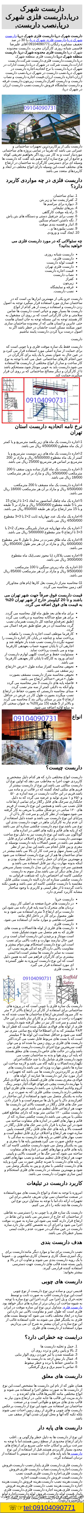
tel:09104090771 (49, 1507)
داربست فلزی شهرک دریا (48, 40)
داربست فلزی (72, 1307)
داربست (76, 1453)
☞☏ (42, 1507)
